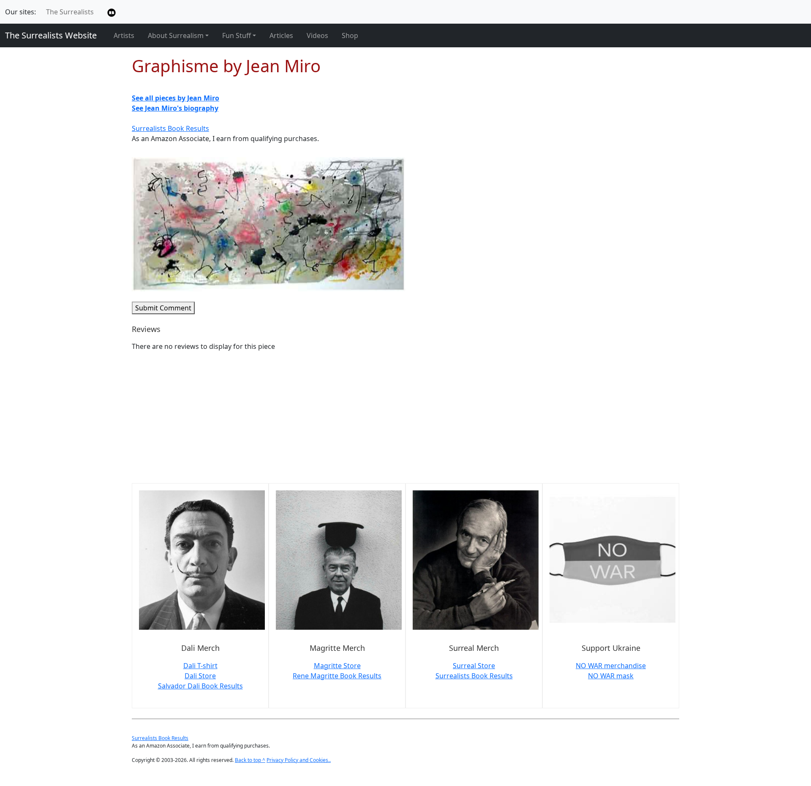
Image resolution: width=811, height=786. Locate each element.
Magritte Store (337, 665)
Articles (281, 35)
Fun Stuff (236, 35)
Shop (350, 35)
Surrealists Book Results (170, 128)
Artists (124, 35)
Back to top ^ (250, 760)
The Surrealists (70, 11)
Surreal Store (474, 665)
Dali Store (200, 675)
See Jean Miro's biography (175, 108)
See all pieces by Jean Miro (175, 98)
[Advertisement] (385, 417)
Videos (317, 35)
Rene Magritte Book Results (337, 675)
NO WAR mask (611, 675)
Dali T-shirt (200, 665)
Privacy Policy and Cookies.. (299, 760)
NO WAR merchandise (611, 665)
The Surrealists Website (51, 35)
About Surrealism (176, 35)
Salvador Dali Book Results (200, 686)
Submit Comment (163, 308)
